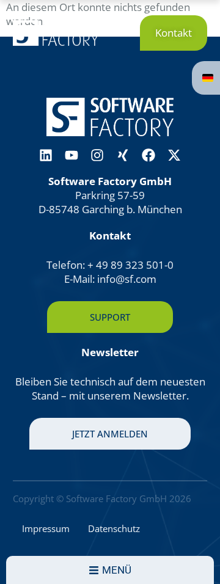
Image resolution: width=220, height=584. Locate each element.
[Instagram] (97, 155)
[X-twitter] (174, 155)
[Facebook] (148, 155)
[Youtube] (71, 155)
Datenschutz (114, 528)
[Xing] (123, 155)
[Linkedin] (46, 155)
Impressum (46, 528)
